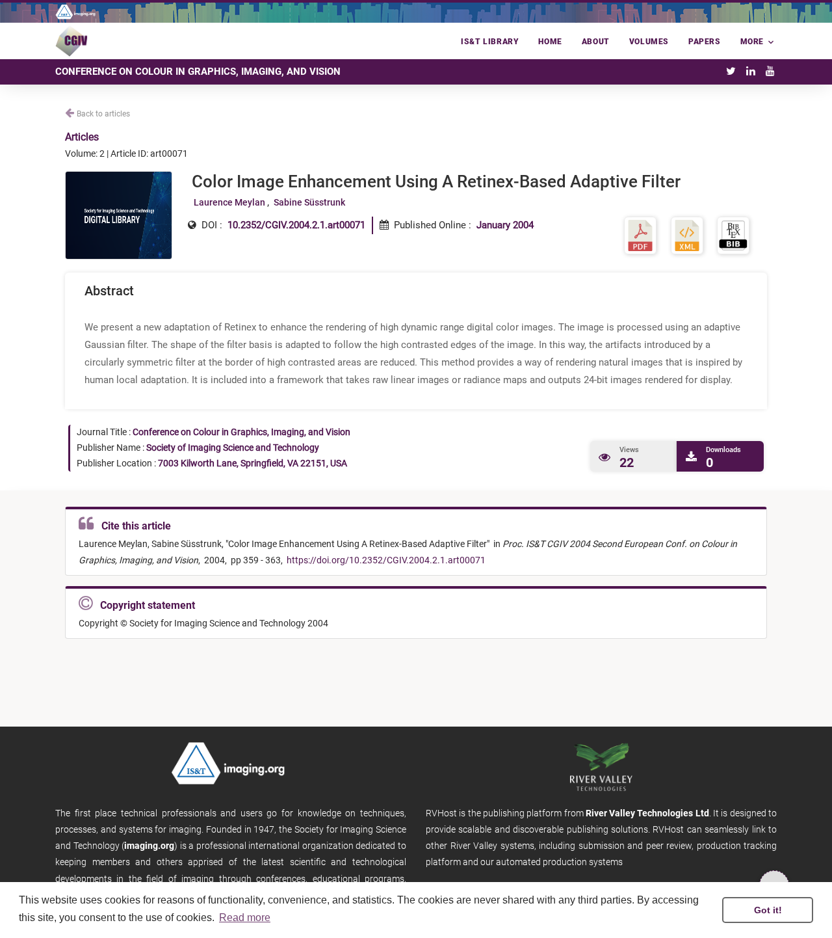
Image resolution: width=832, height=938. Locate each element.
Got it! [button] (768, 910)
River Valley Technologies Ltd (647, 813)
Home (550, 41)
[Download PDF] (640, 235)
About (596, 41)
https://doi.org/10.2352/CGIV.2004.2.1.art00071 (385, 560)
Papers (704, 41)
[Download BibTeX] (733, 235)
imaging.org (149, 845)
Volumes (649, 41)
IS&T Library (490, 41)
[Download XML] (687, 235)
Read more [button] (244, 917)
